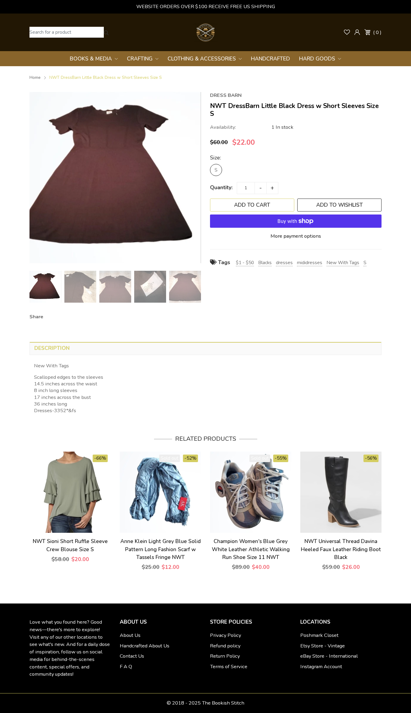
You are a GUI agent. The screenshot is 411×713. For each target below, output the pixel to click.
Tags (223, 262)
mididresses (309, 262)
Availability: (223, 127)
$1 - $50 (245, 262)
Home (35, 77)
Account (357, 32)
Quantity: (221, 187)
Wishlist (347, 32)
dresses (284, 262)
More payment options (295, 236)
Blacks (265, 262)
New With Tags (342, 262)
